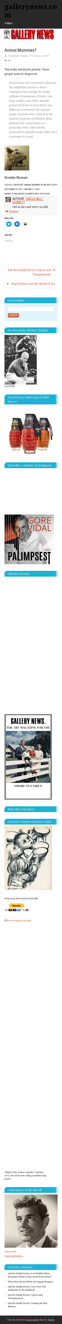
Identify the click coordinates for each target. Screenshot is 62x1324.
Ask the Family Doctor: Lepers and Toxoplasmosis (29, 272)
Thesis (51, 1319)
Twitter (13, 211)
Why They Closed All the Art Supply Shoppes (30, 1281)
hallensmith (10, 1251)
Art (9, 60)
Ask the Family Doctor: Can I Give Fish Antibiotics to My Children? (27, 1288)
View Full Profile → (14, 1255)
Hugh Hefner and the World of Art (33, 284)
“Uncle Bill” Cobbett (27, 200)
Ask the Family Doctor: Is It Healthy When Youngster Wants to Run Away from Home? (29, 1275)
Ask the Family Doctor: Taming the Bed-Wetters (28, 1305)
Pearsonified (32, 1319)
